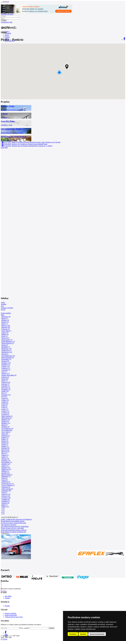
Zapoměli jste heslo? (7, 14)
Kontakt (7, 598)
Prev (2, 591)
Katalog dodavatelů (11, 615)
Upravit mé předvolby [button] (97, 634)
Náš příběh (8, 596)
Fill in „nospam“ (24, 628)
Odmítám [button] (83, 634)
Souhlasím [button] (72, 634)
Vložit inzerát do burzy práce (14, 617)
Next (5, 591)
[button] (67, 66)
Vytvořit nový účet (6, 22)
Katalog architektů (10, 613)
